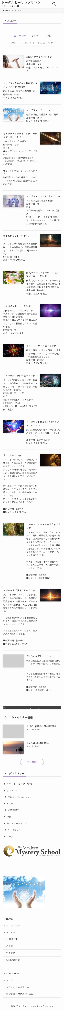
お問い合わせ (13, 959)
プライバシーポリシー (17, 987)
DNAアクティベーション (20, 797)
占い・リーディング (17, 823)
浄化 (9, 816)
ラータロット (14, 829)
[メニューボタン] (60, 4)
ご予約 (9, 946)
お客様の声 (12, 939)
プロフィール (13, 925)
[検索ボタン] (54, 4)
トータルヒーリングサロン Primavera (21, 4)
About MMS (12, 973)
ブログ (10, 836)
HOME (9, 918)
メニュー (10, 932)
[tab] (20, 36)
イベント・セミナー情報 (19, 783)
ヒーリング (12, 790)
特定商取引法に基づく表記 (20, 994)
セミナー (11, 803)
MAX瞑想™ (13, 810)
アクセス (10, 953)
